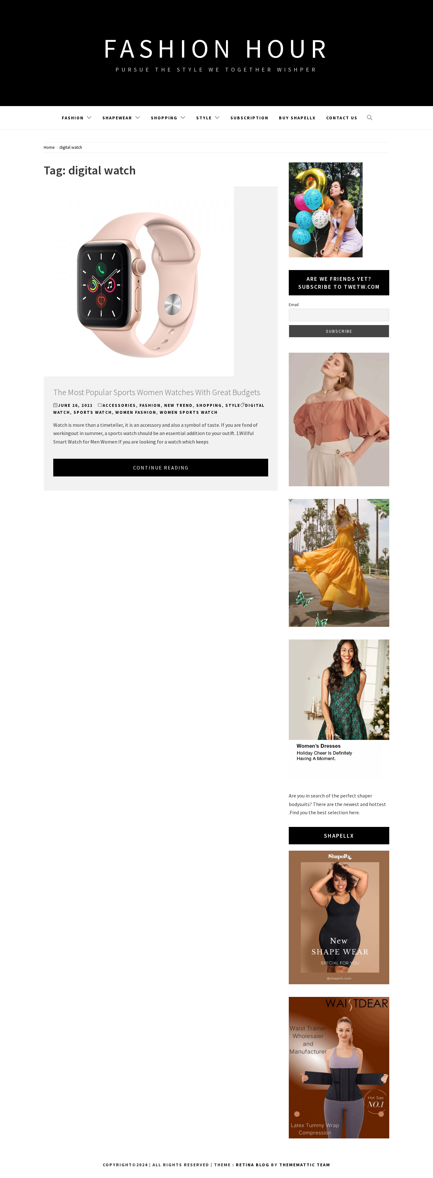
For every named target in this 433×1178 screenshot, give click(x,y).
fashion (150, 405)
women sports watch (189, 412)
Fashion (73, 118)
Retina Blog (252, 1165)
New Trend (178, 405)
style (232, 405)
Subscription (249, 118)
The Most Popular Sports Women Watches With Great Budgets (156, 392)
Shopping (164, 118)
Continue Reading (161, 467)
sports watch (93, 412)
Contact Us (342, 118)
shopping (209, 405)
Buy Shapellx (297, 118)
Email (294, 304)
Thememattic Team (304, 1165)
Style (204, 118)
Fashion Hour (216, 48)
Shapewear (117, 118)
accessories (119, 405)
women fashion (135, 412)
